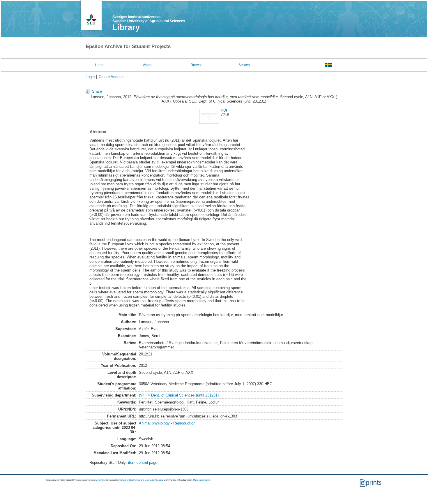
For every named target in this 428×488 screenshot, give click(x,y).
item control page (142, 462)
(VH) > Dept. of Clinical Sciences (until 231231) (179, 395)
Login (90, 77)
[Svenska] (328, 65)
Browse (197, 65)
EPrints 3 (100, 480)
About (147, 65)
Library (126, 27)
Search (244, 65)
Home (100, 65)
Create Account (112, 77)
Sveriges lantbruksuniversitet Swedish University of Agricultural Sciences (148, 19)
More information (201, 480)
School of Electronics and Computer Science (141, 480)
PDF (224, 110)
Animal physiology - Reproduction (167, 423)
